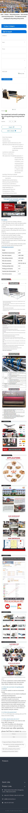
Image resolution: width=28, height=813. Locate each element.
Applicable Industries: (7, 142)
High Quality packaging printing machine (11, 748)
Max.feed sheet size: (7, 180)
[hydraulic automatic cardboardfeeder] (14, 775)
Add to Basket (10, 130)
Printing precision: (6, 191)
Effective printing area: (7, 182)
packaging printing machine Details (10, 751)
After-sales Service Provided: (9, 155)
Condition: (5, 139)
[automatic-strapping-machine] (22, 775)
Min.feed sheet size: (7, 183)
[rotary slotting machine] (14, 767)
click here (24, 731)
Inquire (10, 127)
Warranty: (5, 141)
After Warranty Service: (7, 144)
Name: (4, 176)
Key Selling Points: (6, 174)
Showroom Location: (7, 154)
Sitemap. (21, 810)
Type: (4, 193)
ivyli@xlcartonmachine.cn (10, 799)
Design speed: (6, 187)
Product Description (7, 196)
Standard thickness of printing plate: (10, 185)
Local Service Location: (7, 152)
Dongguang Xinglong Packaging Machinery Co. (12, 742)
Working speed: (6, 189)
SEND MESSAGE (7, 79)
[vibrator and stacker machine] (6, 775)
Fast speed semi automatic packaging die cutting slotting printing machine (13, 745)
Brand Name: (5, 137)
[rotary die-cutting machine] (6, 767)
